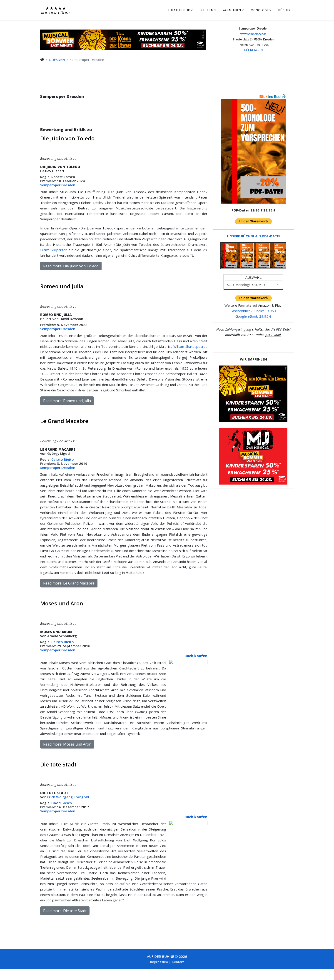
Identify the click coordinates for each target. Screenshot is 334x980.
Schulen (206, 10)
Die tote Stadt (58, 764)
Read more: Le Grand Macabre (69, 583)
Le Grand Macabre (64, 421)
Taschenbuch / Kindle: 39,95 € (253, 310)
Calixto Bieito (62, 459)
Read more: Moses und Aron (67, 744)
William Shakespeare (189, 346)
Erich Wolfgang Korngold (68, 797)
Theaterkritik (179, 10)
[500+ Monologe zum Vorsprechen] (253, 151)
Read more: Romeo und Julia (67, 400)
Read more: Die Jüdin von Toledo (71, 266)
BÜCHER (284, 10)
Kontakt (178, 962)
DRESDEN (57, 59)
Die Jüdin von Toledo (67, 138)
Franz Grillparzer (53, 250)
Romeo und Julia (61, 286)
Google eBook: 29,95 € (253, 316)
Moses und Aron (61, 603)
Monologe (260, 10)
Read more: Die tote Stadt (65, 910)
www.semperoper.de (253, 34)
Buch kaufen (195, 656)
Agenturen (232, 10)
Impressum (159, 962)
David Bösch (61, 803)
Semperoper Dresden (57, 185)
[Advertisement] (123, 117)
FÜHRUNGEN (253, 50)
